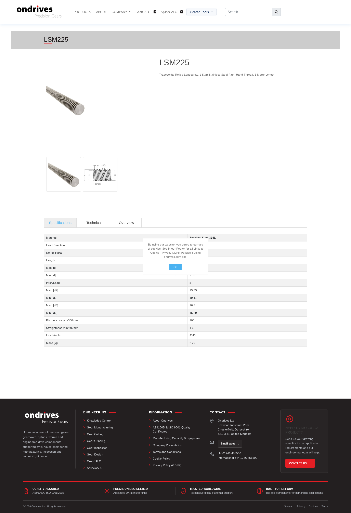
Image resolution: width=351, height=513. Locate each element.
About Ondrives (163, 420)
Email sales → (230, 443)
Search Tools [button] (199, 12)
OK (175, 267)
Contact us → (300, 463)
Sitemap (288, 506)
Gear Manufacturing (100, 427)
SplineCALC (169, 12)
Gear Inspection (97, 447)
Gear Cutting (95, 434)
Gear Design (95, 454)
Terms (325, 506)
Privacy (301, 506)
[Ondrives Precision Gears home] (46, 417)
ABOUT (101, 12)
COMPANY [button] (120, 12)
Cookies (313, 506)
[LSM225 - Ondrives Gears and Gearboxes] (63, 174)
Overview (126, 223)
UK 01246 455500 (229, 453)
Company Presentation (167, 445)
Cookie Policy (161, 458)
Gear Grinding (96, 440)
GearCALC (143, 12)
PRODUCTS (82, 12)
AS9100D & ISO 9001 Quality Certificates (171, 429)
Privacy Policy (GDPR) (167, 465)
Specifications (60, 223)
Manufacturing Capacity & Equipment (176, 438)
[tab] (60, 223)
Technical (94, 223)
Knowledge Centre (99, 420)
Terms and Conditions (167, 451)
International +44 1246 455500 (237, 457)
